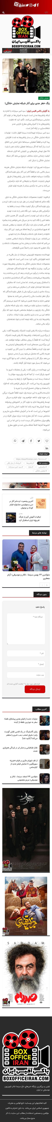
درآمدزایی (41, 467)
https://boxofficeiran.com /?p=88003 (31, 459)
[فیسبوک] (31, 441)
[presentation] (42, 585)
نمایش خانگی (44, 98)
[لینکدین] (47, 448)
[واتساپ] (15, 441)
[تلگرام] (23, 441)
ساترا (30, 467)
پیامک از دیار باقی (13, 463)
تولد (45, 567)
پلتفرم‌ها (29, 463)
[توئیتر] (39, 441)
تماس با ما (45, 1093)
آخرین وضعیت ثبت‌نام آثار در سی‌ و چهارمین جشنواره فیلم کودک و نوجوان (21, 505)
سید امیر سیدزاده (15, 467)
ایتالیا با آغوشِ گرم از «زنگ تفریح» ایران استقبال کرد (30, 518)
